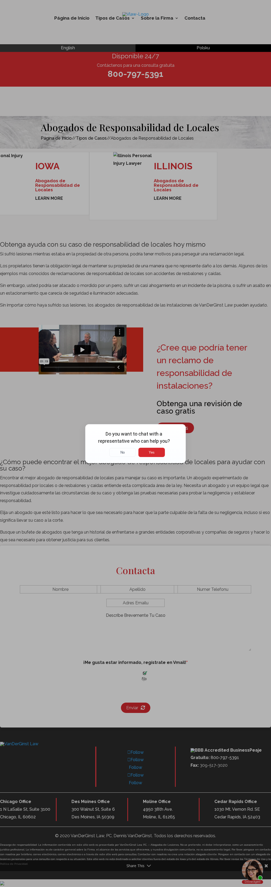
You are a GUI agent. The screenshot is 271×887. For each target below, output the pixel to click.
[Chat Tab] (135, 443)
